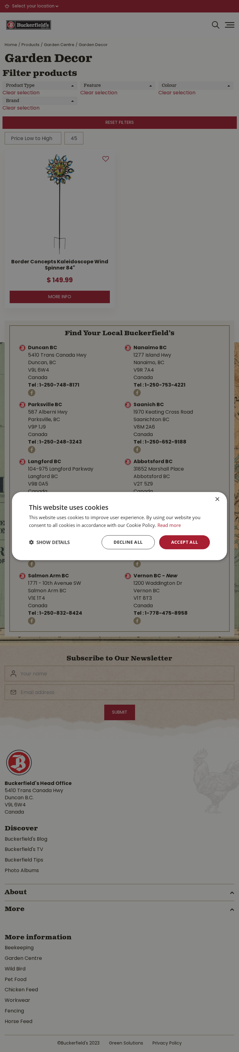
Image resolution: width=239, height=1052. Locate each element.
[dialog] (119, 526)
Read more (169, 525)
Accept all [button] (184, 542)
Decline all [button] (128, 542)
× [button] (217, 499)
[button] (49, 542)
